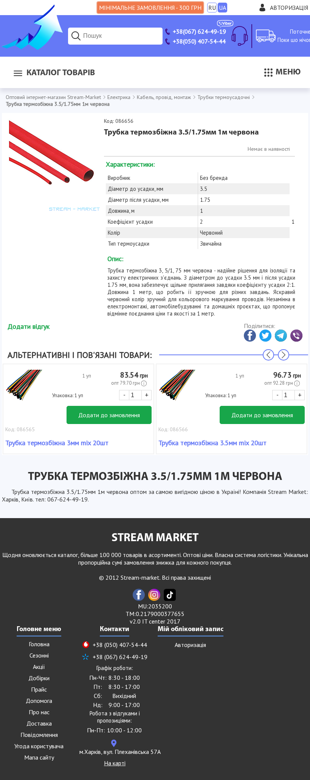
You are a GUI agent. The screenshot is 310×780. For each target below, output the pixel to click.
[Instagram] (154, 595)
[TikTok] (170, 595)
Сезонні (39, 655)
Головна (39, 644)
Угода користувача (39, 746)
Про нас (39, 712)
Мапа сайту (39, 757)
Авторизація (289, 7)
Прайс (39, 689)
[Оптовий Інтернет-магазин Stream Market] (31, 47)
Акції (39, 666)
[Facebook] (139, 595)
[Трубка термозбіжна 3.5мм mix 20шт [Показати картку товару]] (177, 389)
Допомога (39, 700)
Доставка (39, 723)
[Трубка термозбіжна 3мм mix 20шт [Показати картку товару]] (24, 389)
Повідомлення (39, 734)
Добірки (39, 678)
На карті (115, 763)
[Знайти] (76, 36)
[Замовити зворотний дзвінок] (240, 36)
